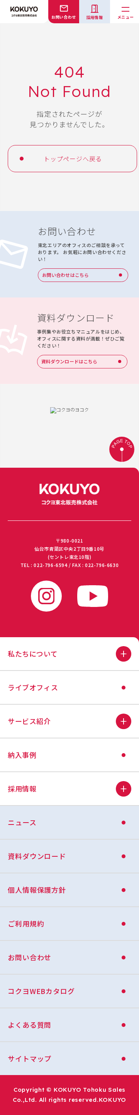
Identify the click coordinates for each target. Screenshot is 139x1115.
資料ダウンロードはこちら (69, 361)
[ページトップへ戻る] (121, 450)
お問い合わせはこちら (65, 274)
